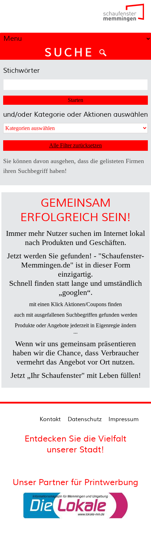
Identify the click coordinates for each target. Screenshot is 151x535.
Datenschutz (84, 419)
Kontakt (50, 419)
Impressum (124, 419)
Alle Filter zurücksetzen (75, 145)
